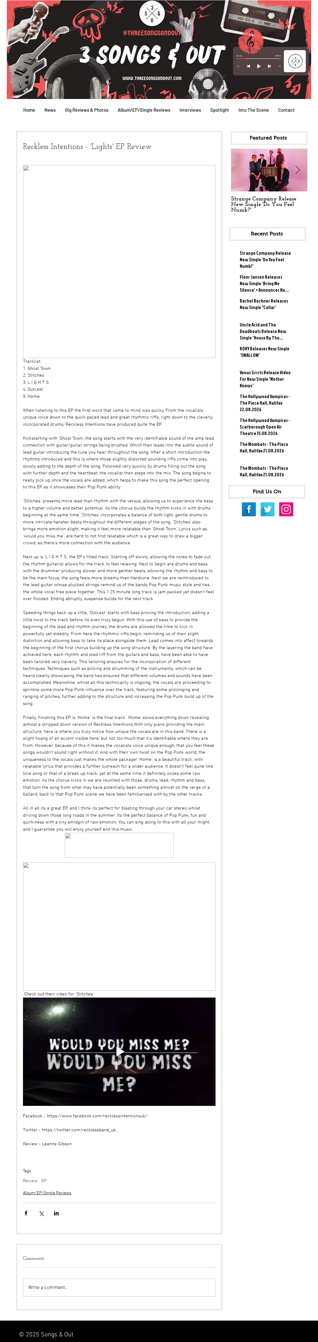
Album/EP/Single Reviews (47, 1193)
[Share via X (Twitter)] (41, 1213)
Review (30, 1181)
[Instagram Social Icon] (286, 509)
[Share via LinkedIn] (56, 1213)
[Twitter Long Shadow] (268, 509)
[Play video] (119, 1052)
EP (44, 1181)
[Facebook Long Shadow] (249, 509)
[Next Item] (297, 170)
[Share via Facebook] (26, 1213)
